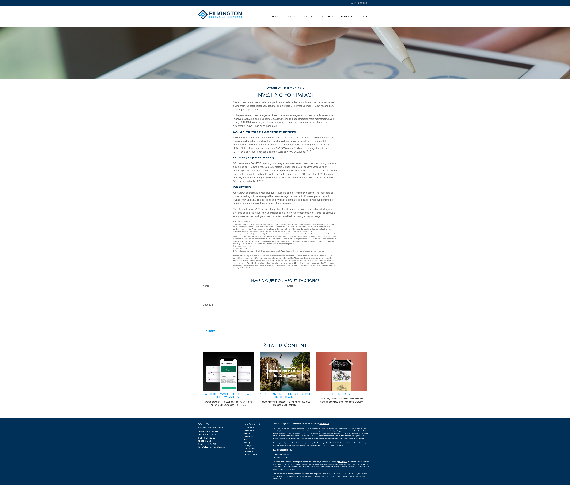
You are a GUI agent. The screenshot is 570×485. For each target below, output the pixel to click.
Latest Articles (250, 448)
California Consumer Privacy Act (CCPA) (347, 443)
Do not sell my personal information (330, 445)
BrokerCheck (324, 423)
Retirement (249, 427)
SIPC (345, 461)
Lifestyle (248, 445)
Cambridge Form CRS (281, 454)
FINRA (340, 461)
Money (247, 442)
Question (208, 304)
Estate (247, 433)
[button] (290, 16)
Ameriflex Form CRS (280, 457)
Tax (245, 439)
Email (290, 285)
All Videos (248, 451)
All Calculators (250, 454)
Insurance (248, 436)
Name (206, 285)
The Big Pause (341, 394)
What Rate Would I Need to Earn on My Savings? (229, 396)
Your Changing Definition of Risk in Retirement (285, 396)
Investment (249, 430)
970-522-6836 (360, 2)
